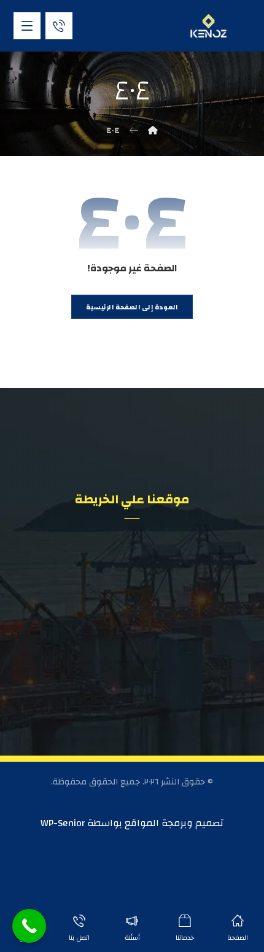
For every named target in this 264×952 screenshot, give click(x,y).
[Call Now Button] (29, 926)
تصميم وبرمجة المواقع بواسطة (154, 823)
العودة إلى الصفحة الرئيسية (131, 307)
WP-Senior (63, 823)
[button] (27, 25)
